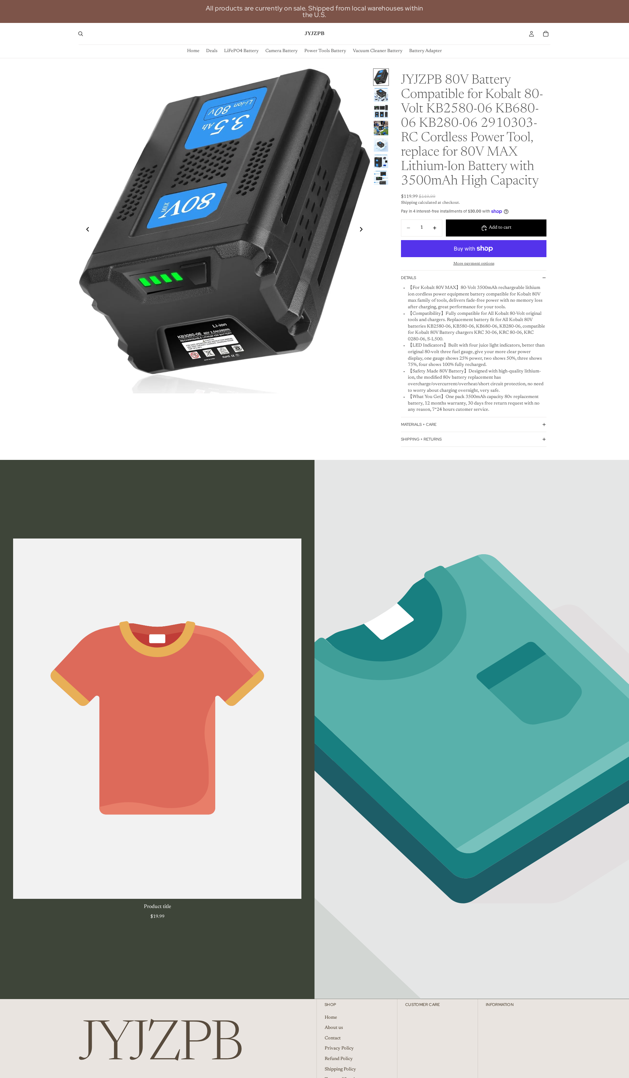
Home (331, 1017)
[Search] (80, 34)
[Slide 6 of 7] (381, 161)
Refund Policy (339, 1059)
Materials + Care (418, 424)
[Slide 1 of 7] (381, 77)
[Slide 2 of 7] (381, 95)
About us (334, 1028)
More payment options (473, 264)
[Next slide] (363, 230)
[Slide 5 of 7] (381, 145)
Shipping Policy (340, 1069)
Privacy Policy (339, 1048)
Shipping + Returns (421, 439)
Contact (333, 1038)
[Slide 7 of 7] (381, 178)
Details (408, 277)
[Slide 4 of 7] (381, 128)
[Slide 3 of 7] (381, 111)
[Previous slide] (86, 230)
